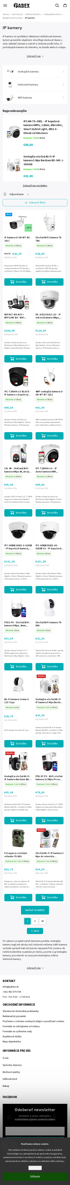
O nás (6, 1058)
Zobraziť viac (34, 56)
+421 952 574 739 (12, 992)
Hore (36, 931)
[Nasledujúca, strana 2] (35, 921)
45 (42, 921)
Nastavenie (35, 1168)
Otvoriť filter (35, 202)
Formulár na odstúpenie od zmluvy (21, 1026)
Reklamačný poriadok (14, 1016)
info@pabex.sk (11, 987)
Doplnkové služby (12, 1036)
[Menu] (5, 5)
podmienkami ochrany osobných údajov (35, 1119)
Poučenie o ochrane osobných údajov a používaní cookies (33, 1021)
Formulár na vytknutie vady (17, 1031)
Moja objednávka (12, 1041)
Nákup (6, 1086)
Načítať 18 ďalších (35, 910)
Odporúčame (17, 194)
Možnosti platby (11, 1072)
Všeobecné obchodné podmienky (21, 1011)
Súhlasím (35, 1176)
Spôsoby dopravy (12, 1065)
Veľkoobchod (10, 1079)
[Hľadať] (57, 5)
